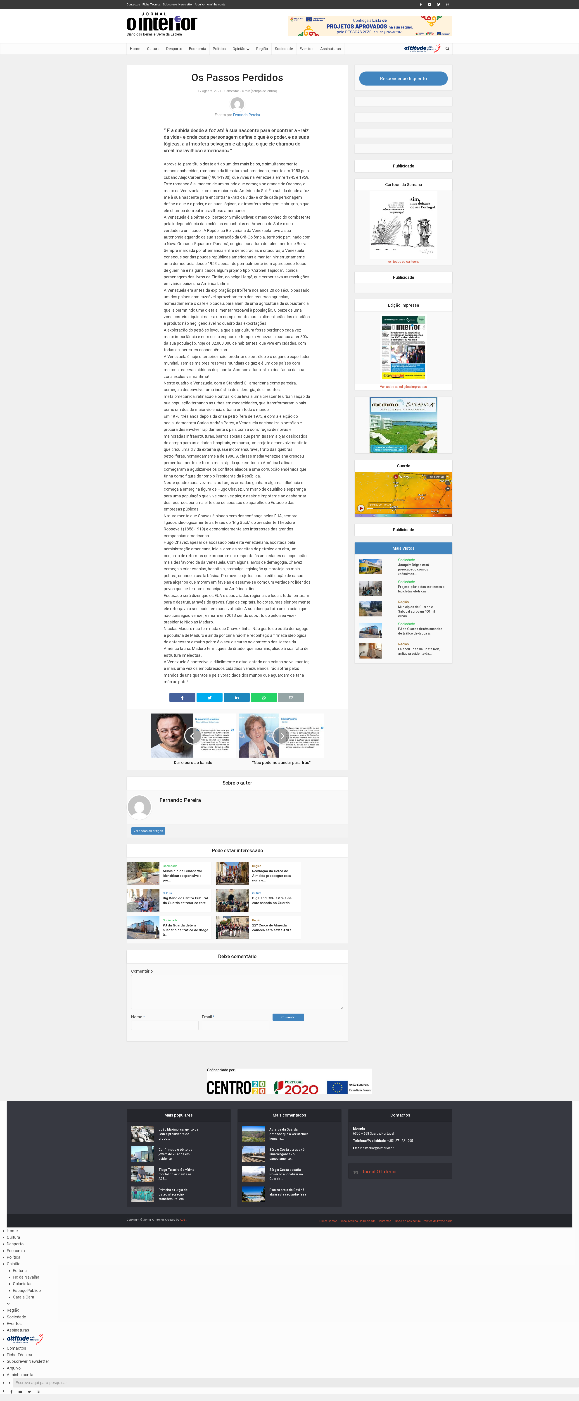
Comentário (142, 971)
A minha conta (216, 4)
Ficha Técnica (151, 4)
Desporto (174, 48)
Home (135, 48)
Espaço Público (27, 1290)
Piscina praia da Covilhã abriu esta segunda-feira (287, 1192)
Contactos (133, 4)
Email (208, 1016)
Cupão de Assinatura (407, 1221)
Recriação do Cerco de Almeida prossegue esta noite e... (271, 875)
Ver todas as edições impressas (403, 387)
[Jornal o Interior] (162, 21)
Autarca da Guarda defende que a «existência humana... (288, 1134)
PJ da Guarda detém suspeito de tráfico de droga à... (185, 930)
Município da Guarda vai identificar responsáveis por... (182, 875)
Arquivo (200, 4)
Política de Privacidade (437, 1221)
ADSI (183, 1219)
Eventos (306, 48)
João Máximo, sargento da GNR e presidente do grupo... (178, 1134)
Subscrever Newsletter (177, 4)
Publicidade (367, 1221)
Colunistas (23, 1283)
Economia (197, 48)
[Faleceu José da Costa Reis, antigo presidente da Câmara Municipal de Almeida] (378, 651)
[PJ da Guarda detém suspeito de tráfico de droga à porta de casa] (378, 630)
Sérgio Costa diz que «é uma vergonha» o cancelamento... (286, 1154)
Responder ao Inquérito (403, 78)
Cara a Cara (23, 1297)
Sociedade (284, 48)
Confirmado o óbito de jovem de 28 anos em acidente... (175, 1154)
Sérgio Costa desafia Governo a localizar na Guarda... (286, 1174)
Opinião (239, 48)
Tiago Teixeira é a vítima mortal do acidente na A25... (176, 1174)
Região (262, 48)
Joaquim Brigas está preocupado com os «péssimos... (413, 569)
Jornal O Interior (379, 1171)
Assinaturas (330, 48)
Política (219, 48)
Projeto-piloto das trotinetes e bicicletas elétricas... (421, 589)
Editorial (20, 1270)
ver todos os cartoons (403, 261)
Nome (138, 1016)
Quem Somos (328, 1221)
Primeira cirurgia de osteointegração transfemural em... (173, 1194)
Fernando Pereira (246, 115)
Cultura (153, 48)
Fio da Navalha (26, 1277)
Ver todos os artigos (148, 831)
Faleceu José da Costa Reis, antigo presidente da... (419, 651)
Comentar (231, 91)
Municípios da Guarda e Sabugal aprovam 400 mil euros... (416, 611)
